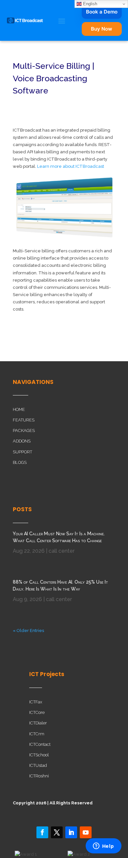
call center (62, 551)
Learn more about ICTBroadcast (70, 166)
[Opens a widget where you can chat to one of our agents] (103, 846)
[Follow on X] (57, 832)
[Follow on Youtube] (86, 832)
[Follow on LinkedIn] (71, 832)
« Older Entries (28, 630)
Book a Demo (101, 12)
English (89, 3)
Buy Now (101, 29)
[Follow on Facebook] (42, 832)
